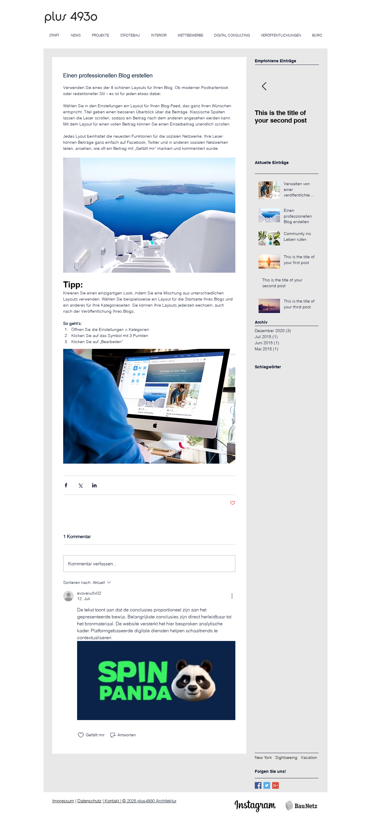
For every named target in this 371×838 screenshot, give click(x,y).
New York (263, 757)
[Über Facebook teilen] (66, 485)
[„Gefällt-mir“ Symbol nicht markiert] (81, 735)
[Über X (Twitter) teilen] (80, 485)
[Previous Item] (264, 86)
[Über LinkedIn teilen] (94, 485)
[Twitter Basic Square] (266, 785)
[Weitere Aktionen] (231, 596)
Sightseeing (286, 757)
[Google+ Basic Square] (275, 785)
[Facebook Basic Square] (258, 785)
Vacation (309, 757)
